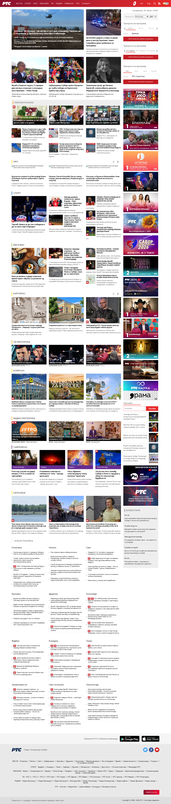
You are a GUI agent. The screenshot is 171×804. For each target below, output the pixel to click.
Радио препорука (24, 418)
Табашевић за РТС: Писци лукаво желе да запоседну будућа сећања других (102, 326)
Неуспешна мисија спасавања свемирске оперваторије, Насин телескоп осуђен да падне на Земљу (103, 717)
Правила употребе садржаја (43, 800)
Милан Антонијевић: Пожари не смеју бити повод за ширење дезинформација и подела (66, 628)
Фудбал (15, 641)
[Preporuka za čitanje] (140, 370)
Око (15, 161)
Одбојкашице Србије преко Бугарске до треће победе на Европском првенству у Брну (66, 88)
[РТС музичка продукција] (140, 475)
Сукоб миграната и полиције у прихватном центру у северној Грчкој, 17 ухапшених (66, 565)
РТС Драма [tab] (130, 51)
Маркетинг (72, 787)
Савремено (20, 447)
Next (157, 28)
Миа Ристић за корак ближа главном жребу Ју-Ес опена (103, 647)
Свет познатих (56, 684)
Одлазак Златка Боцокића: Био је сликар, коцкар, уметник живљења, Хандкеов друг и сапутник (66, 178)
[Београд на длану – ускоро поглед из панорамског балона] (90, 252)
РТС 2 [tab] (141, 28)
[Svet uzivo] (140, 182)
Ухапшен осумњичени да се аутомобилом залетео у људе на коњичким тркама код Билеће (66, 572)
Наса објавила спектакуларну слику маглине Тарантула (77, 473)
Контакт (63, 787)
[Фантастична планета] (140, 140)
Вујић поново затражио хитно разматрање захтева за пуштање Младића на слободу (29, 605)
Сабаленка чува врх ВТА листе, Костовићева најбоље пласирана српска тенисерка (102, 668)
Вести (19, 3)
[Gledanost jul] (140, 223)
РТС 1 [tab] (130, 28)
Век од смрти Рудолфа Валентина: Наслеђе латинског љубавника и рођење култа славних (66, 724)
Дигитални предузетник (134, 771)
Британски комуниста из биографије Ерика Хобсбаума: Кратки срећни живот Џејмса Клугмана (29, 178)
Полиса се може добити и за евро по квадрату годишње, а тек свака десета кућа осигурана (28, 120)
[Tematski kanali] (140, 390)
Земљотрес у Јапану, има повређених (101, 580)
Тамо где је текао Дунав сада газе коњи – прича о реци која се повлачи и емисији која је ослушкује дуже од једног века (29, 526)
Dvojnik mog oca (130, 526)
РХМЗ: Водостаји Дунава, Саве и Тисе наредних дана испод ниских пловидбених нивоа (66, 620)
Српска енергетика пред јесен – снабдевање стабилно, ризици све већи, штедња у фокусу (102, 625)
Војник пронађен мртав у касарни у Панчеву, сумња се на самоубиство (108, 131)
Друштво (53, 594)
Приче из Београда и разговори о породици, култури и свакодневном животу (26, 435)
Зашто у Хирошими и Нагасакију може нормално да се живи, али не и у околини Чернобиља (65, 526)
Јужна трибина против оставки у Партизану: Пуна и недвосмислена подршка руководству (72, 220)
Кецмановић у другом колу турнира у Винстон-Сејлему (103, 653)
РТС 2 (35, 777)
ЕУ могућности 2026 (85, 763)
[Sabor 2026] (140, 245)
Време (118, 761)
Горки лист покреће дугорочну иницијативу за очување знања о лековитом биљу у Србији (66, 404)
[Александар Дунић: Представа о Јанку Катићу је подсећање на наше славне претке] (90, 265)
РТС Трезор (117, 777)
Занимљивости (19, 684)
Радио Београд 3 (61, 781)
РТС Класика (95, 777)
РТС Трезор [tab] (140, 51)
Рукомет (75, 767)
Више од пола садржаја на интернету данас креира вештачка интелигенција (102, 710)
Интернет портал (109, 787)
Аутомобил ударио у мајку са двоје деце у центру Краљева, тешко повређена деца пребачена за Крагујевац (102, 42)
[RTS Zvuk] (140, 287)
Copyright (26, 800)
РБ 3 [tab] (145, 71)
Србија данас (49, 761)
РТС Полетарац (142, 777)
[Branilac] (140, 119)
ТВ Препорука (21, 342)
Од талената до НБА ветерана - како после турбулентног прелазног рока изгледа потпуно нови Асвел (108, 215)
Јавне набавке (85, 787)
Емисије (69, 3)
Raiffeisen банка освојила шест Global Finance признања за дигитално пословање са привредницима (29, 404)
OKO (35, 3)
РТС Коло (106, 777)
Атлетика (95, 767)
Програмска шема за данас (140, 39)
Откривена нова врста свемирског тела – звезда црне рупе (51, 473)
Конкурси (96, 787)
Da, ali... (127, 515)
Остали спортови (119, 767)
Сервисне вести (129, 761)
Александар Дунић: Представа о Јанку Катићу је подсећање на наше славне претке (109, 264)
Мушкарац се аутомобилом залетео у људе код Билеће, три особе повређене (65, 579)
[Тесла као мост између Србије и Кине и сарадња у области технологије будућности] (108, 459)
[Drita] (140, 349)
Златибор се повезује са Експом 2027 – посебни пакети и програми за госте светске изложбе (101, 404)
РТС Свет (50, 777)
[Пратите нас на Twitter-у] (145, 749)
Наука (110, 771)
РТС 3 (42, 777)
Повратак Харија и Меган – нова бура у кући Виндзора (64, 121)
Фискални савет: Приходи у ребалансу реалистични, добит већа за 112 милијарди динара (102, 616)
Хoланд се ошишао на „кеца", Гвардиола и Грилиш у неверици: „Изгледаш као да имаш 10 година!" (63, 706)
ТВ (52, 3)
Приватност (16, 800)
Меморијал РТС (134, 767)
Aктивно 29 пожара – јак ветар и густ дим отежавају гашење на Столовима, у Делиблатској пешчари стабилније (47, 32)
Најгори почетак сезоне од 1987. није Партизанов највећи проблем (102, 121)
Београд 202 (75, 781)
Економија (91, 594)
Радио (59, 3)
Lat (141, 3)
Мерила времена (92, 761)
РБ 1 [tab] (127, 71)
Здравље (91, 771)
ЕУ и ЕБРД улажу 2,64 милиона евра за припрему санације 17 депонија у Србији (103, 600)
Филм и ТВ (102, 771)
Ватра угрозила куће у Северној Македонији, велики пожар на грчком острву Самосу (64, 558)
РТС (78, 3)
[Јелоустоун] (140, 307)
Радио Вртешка (136, 781)
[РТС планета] (134, 3)
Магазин (44, 3)
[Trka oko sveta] (140, 98)
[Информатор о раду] (140, 496)
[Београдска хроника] (140, 202)
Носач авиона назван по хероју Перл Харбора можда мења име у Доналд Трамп (29, 719)
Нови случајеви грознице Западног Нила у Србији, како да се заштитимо (73, 270)
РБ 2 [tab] (136, 71)
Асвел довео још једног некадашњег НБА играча (65, 661)
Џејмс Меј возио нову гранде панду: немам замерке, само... (103, 704)
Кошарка (53, 641)
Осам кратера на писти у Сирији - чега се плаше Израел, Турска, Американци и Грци (103, 568)
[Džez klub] (140, 266)
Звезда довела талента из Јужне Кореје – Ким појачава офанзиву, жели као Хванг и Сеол (73, 202)
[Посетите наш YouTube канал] (157, 749)
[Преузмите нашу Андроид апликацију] (129, 739)
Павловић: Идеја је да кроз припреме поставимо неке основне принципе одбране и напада (66, 668)
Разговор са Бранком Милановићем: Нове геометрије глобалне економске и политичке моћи (102, 178)
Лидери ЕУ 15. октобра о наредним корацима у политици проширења (32, 146)
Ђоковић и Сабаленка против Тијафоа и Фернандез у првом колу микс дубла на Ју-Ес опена (103, 660)
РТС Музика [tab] (150, 51)
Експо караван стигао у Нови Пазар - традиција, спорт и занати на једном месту (103, 632)
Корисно (18, 370)
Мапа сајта (151, 792)
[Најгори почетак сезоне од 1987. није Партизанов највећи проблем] (103, 115)
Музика (48, 771)
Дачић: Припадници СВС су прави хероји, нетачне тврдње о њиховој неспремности (66, 607)
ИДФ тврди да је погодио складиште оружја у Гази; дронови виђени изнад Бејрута (109, 146)
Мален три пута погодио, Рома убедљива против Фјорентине (28, 653)
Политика (17, 547)
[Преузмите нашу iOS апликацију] (150, 739)
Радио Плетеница (90, 781)
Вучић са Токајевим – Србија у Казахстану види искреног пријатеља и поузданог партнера (28, 576)
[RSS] (159, 3)
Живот (25, 771)
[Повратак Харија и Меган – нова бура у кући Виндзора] (66, 115)
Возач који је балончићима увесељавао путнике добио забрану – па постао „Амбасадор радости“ (27, 711)
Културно (19, 293)
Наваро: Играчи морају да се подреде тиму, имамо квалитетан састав (108, 199)
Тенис (89, 641)
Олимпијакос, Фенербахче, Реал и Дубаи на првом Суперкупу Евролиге (65, 676)
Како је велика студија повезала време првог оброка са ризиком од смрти (28, 278)
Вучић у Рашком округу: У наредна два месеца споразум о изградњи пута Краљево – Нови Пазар (27, 88)
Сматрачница (143, 761)
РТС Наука (61, 777)
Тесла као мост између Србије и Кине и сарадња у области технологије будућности (107, 474)
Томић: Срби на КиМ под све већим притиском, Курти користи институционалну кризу (26, 560)
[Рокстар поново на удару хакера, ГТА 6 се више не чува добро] (24, 459)
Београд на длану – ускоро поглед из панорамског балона (108, 251)
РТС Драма (72, 777)
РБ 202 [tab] (153, 71)
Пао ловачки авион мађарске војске (64, 552)
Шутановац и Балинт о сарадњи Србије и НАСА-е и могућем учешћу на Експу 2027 (28, 553)
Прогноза (129, 16)
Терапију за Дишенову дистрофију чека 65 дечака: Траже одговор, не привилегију (66, 613)
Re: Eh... (127, 558)
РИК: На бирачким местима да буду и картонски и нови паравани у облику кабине (71, 131)
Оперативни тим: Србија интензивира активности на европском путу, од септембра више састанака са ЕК (27, 584)
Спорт (28, 3)
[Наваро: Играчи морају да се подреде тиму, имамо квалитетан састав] (90, 200)
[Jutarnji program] (140, 161)
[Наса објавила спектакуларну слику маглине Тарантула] (80, 459)
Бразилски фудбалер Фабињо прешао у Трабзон (26, 667)
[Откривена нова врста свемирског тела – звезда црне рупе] (52, 459)
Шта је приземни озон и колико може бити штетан (107, 276)
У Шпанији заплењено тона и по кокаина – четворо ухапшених (103, 575)
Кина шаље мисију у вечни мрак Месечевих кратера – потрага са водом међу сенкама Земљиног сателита (102, 691)
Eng (148, 3)
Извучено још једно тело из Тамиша (26, 618)
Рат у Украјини (107, 761)
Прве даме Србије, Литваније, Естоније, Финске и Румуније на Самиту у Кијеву (134, 458)
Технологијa (92, 684)
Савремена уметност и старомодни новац (65, 325)
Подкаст (154, 761)
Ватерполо (85, 767)
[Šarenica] (140, 328)
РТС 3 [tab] (151, 28)
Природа (119, 771)
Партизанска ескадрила (22, 362)
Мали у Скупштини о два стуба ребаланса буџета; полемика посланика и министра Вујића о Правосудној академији (34, 131)
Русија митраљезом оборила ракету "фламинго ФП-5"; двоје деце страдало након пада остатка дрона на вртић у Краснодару (71, 147)
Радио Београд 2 (45, 781)
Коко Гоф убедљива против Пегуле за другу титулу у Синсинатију (103, 676)
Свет (88, 547)
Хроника (16, 594)
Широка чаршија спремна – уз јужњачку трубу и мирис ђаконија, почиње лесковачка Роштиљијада (73, 254)
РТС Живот (83, 777)
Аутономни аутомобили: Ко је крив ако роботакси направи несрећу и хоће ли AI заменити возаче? (102, 526)
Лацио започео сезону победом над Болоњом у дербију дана (28, 673)
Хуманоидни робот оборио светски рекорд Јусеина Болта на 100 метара (102, 698)
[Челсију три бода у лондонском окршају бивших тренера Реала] (90, 231)
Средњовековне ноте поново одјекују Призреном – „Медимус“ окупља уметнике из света (28, 327)
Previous (125, 28)
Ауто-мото (106, 767)
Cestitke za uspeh (131, 547)
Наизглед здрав (89, 773)
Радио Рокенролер (106, 781)
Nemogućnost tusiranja (133, 537)
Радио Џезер (150, 781)
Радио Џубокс (122, 781)
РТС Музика (129, 777)
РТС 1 (28, 777)
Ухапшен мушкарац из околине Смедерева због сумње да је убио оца (29, 624)
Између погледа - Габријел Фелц (62, 363)
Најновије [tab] (127, 403)
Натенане (19, 492)
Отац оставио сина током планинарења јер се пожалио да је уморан (29, 705)
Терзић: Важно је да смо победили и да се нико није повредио (28, 225)
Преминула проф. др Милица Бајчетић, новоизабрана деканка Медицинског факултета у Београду (102, 88)
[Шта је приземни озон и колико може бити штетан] (90, 279)
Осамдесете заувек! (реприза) (98, 439)
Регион (52, 547)
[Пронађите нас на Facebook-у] (151, 749)
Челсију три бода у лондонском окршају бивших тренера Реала (109, 229)
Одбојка (66, 767)
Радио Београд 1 (29, 781)
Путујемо (68, 771)
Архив (85, 783)
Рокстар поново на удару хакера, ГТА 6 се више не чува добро (23, 473)
